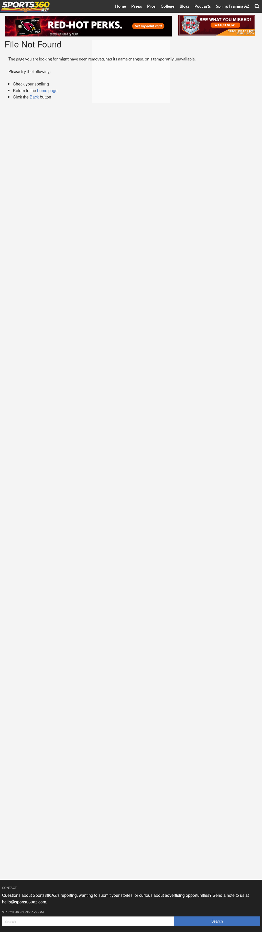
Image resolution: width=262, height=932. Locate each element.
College (167, 6)
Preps (136, 6)
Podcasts (202, 6)
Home (120, 6)
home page (47, 90)
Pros (151, 6)
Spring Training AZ (232, 6)
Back (34, 97)
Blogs (184, 6)
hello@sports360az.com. (24, 902)
